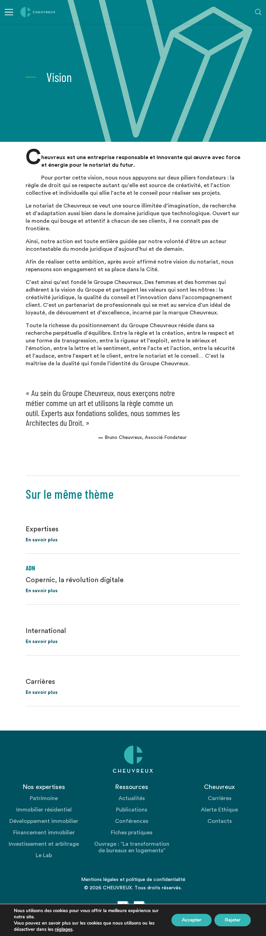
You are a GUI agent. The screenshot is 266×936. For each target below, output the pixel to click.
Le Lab (44, 855)
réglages (63, 929)
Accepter (191, 920)
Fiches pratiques (131, 832)
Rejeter (232, 920)
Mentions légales (99, 879)
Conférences (131, 821)
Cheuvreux (37, 12)
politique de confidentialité (155, 879)
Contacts (219, 821)
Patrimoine (44, 798)
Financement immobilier (44, 832)
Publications (131, 810)
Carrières (219, 798)
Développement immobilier (43, 821)
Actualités (131, 798)
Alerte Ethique (219, 810)
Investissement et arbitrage (44, 844)
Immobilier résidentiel (44, 810)
